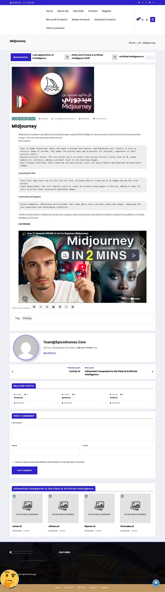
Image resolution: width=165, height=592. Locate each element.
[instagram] (146, 2)
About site (63, 11)
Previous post (74, 368)
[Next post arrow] (152, 371)
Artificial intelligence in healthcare (127, 56)
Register (106, 11)
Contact (93, 11)
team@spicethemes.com (64, 119)
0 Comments (101, 119)
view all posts (49, 353)
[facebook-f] (139, 2)
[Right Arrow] (152, 58)
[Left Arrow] (148, 58)
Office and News (55, 28)
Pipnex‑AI (90, 526)
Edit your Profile (84, 347)
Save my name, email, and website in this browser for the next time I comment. (50, 462)
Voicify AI (74, 371)
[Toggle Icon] (152, 19)
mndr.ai (113, 397)
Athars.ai (53, 526)
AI (14, 119)
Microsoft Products (56, 19)
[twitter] (40, 307)
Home (49, 11)
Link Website (24, 224)
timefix (18, 394)
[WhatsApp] (66, 307)
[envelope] (53, 307)
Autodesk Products (105, 19)
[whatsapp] (153, 2)
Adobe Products (81, 19)
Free (32, 119)
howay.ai (18, 397)
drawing (23, 119)
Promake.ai (127, 526)
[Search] (142, 20)
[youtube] (149, 2)
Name (14, 445)
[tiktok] (142, 2)
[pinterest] (60, 307)
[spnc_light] (147, 19)
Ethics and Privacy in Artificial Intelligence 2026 (76, 56)
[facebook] (34, 307)
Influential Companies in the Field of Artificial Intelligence (111, 373)
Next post (89, 368)
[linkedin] (47, 307)
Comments (17, 423)
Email (85, 445)
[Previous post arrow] (12, 371)
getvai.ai (66, 397)
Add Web (78, 11)
